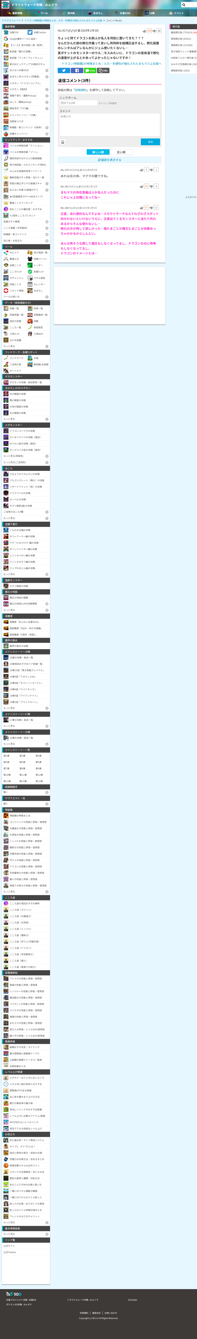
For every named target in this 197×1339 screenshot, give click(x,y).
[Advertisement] (109, 294)
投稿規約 (81, 90)
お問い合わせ (110, 1312)
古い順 (121, 152)
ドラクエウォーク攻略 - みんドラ (34, 4)
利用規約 (84, 1312)
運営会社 (96, 1312)
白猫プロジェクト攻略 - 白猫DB (21, 1299)
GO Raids (132, 1299)
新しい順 (98, 152)
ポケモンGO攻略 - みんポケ (19, 1304)
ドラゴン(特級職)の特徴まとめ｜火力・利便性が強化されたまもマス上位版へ (112, 63)
